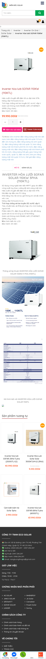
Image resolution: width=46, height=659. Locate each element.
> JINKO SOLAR (8, 599)
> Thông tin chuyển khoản (13, 632)
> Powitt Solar (30, 605)
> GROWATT (7, 602)
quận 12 (15, 154)
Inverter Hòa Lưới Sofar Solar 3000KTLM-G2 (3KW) (34, 459)
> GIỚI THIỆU (7, 646)
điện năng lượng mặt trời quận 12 (18, 144)
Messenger (14, 658)
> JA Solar (29, 599)
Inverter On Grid (31, 30)
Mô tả (16, 168)
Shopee (40, 657)
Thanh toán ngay (34, 129)
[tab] (17, 168)
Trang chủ (5, 30)
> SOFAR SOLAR (9, 605)
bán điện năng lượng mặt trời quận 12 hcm (24, 139)
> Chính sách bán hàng (12, 622)
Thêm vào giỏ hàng (13, 130)
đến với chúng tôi (9, 142)
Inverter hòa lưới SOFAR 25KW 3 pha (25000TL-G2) (11, 459)
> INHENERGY (30, 595)
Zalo (31, 658)
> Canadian (30, 602)
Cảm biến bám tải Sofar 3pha (11, 509)
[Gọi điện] (23, 655)
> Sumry (28, 608)
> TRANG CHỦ (8, 649)
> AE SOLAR (7, 595)
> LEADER (6, 608)
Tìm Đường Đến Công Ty (5, 658)
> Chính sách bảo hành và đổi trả (16, 625)
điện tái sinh (24, 154)
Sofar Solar (6, 33)
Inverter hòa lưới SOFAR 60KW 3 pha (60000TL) (34, 511)
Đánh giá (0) (27, 168)
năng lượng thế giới (20, 152)
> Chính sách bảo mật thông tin (15, 629)
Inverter (17, 30)
